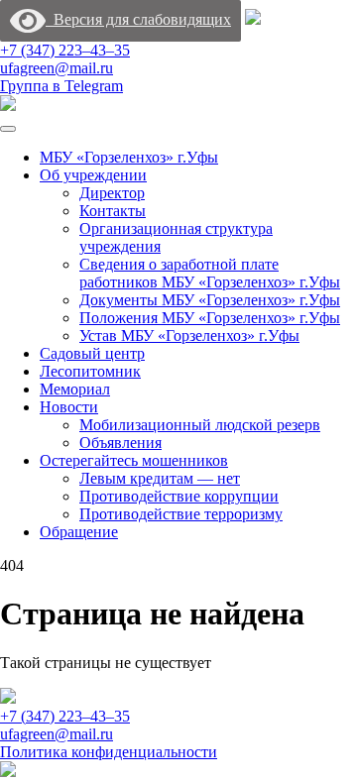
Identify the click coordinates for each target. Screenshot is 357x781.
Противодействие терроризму (181, 513)
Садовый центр (92, 353)
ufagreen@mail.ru (56, 67)
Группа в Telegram (61, 85)
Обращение (79, 531)
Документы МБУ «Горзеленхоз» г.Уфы (209, 299)
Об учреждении (93, 175)
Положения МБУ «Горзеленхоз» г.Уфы (209, 317)
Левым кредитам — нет (159, 478)
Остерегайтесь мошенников (134, 460)
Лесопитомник (90, 371)
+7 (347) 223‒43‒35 (65, 50)
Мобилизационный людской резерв (199, 424)
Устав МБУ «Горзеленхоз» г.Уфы (189, 335)
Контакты (112, 210)
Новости (69, 406)
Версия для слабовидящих (138, 19)
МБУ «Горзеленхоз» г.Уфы (129, 157)
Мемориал (75, 389)
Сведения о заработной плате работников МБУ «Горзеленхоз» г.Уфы (209, 273)
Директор (112, 192)
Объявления (120, 442)
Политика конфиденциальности (108, 751)
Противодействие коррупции (179, 496)
